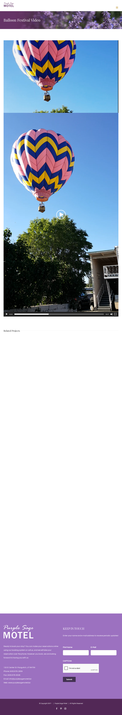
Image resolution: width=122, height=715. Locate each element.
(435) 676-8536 (14, 675)
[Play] (6, 314)
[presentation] (81, 668)
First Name (67, 647)
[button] (61, 214)
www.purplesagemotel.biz (19, 683)
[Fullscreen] (115, 314)
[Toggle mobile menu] (117, 7)
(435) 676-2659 (16, 671)
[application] (61, 215)
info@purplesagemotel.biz (20, 679)
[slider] (59, 314)
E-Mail (93, 647)
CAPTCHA (67, 661)
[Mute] (111, 314)
